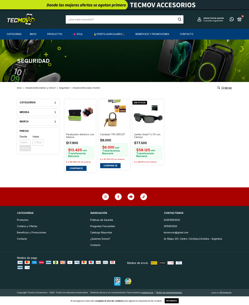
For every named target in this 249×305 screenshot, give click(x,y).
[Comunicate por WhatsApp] (231, 20)
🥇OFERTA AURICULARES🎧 (109, 34)
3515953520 (170, 226)
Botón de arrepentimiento (169, 292)
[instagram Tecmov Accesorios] (105, 196)
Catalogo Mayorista (101, 232)
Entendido (171, 301)
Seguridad (64, 88)
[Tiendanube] (221, 293)
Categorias (14, 34)
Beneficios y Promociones (152, 34)
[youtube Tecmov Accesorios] (131, 196)
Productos (54, 34)
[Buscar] (179, 19)
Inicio (33, 34)
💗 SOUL (78, 34)
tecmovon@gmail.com (176, 232)
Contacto (186, 34)
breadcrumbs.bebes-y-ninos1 (41, 88)
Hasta (36, 136)
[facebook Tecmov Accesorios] (118, 196)
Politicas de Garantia (101, 219)
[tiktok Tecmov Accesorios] (143, 196)
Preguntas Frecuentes (102, 226)
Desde (23, 136)
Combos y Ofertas (27, 226)
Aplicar (25, 148)
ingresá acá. (147, 292)
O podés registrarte (213, 20)
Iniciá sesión (217, 18)
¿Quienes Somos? (100, 238)
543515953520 (172, 219)
